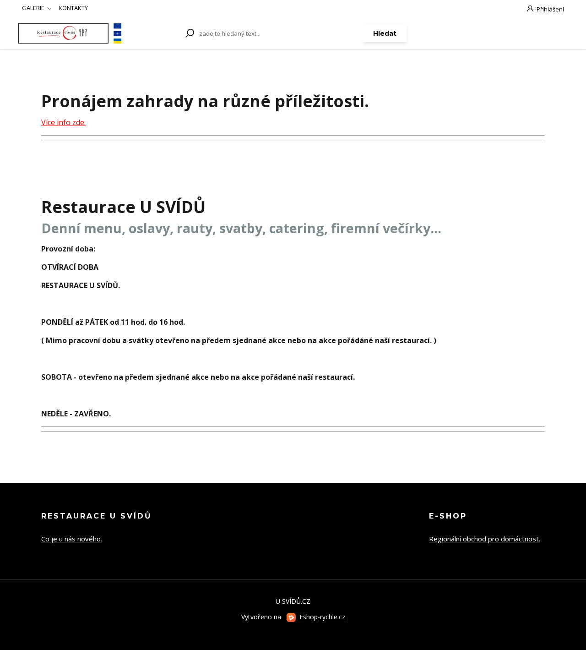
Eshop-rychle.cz (322, 616)
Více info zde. (63, 122)
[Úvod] (69, 33)
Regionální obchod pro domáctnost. (484, 538)
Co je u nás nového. (71, 538)
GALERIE (33, 8)
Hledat (384, 33)
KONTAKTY (73, 8)
